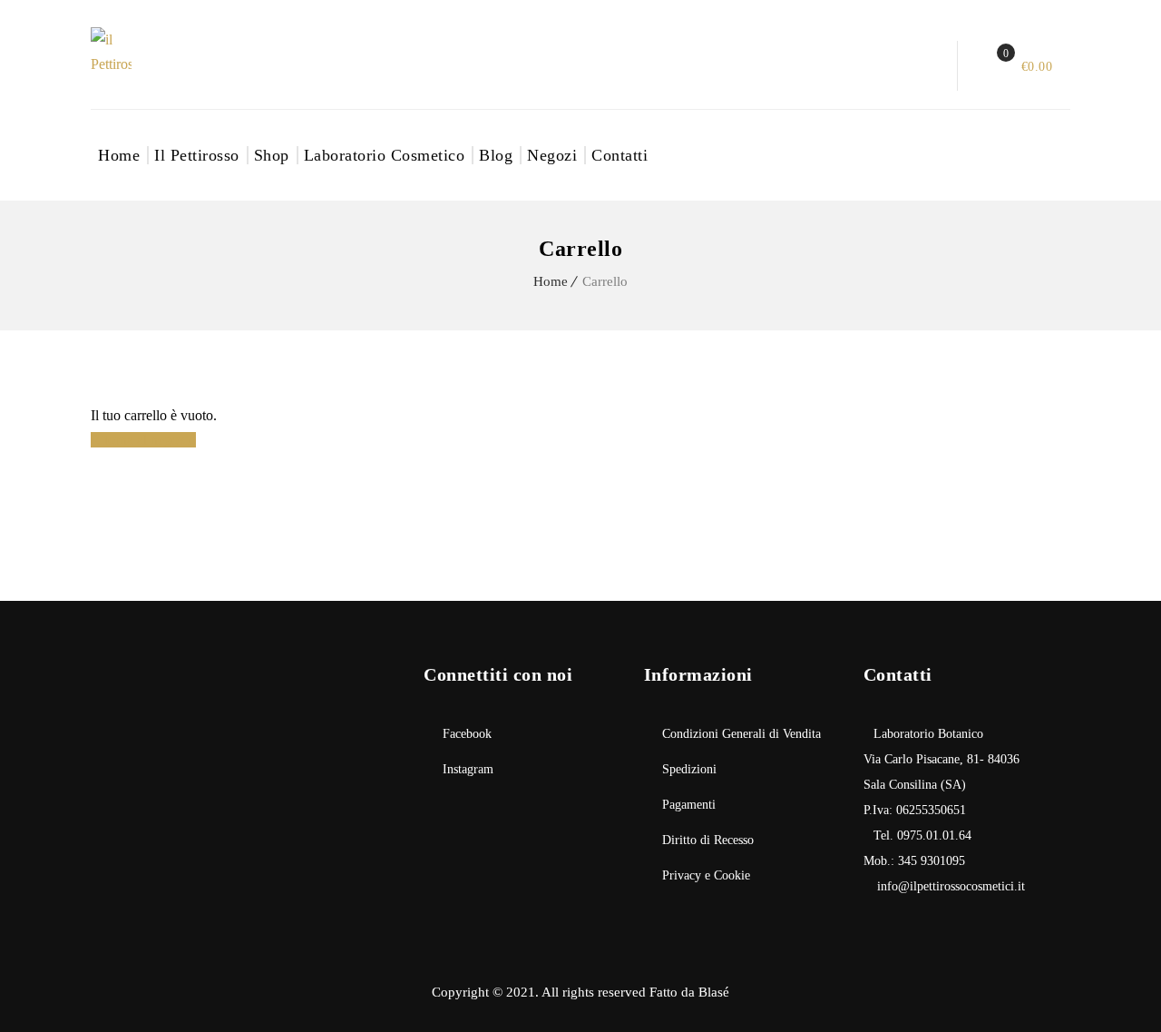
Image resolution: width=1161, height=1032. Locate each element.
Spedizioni (689, 769)
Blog (495, 155)
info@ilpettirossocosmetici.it (949, 886)
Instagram (468, 769)
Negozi (552, 155)
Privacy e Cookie (706, 875)
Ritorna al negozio (143, 439)
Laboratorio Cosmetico (384, 155)
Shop (271, 155)
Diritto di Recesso (708, 840)
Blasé (713, 992)
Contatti (619, 155)
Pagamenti (689, 804)
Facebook (467, 734)
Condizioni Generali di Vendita (741, 734)
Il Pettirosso (196, 155)
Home (119, 155)
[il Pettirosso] (131, 51)
